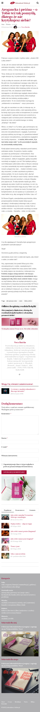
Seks (3, 582)
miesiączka (5, 593)
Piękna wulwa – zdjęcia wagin (21, 524)
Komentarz (6, 414)
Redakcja (18, 702)
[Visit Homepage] (20, 3)
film (17, 610)
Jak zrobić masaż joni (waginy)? (22, 539)
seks (2, 585)
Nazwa (4, 438)
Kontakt (4, 704)
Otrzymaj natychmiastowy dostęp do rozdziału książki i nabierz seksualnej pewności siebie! (17, 313)
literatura (11, 610)
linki (23, 605)
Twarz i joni (15, 546)
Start (2, 24)
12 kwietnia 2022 (7, 27)
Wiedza (8, 24)
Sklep (32, 702)
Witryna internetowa (9, 456)
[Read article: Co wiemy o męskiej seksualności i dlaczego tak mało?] (5, 391)
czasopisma (12, 605)
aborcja (19, 595)
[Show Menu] (2, 3)
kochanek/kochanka (8, 595)
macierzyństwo (29, 595)
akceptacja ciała (11, 301)
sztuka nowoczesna (8, 613)
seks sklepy (16, 587)
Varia (26, 702)
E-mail (4, 447)
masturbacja (23, 585)
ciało (20, 301)
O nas (10, 702)
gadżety (32, 585)
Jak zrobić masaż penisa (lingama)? (23, 531)
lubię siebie (28, 301)
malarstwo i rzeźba (26, 610)
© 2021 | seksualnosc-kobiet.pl (10, 707)
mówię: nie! (21, 603)
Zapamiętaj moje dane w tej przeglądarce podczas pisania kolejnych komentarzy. (18, 465)
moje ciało (24, 593)
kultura (4, 610)
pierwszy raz (15, 593)
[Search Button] (38, 3)
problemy (5, 597)
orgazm (8, 585)
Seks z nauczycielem (18, 554)
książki (3, 605)
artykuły (14, 24)
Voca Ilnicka (25, 27)
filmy (19, 605)
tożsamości (13, 603)
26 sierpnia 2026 (17, 394)
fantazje (15, 585)
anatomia (30, 603)
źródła (10, 618)
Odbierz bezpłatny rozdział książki (19, 306)
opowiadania (6, 587)
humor (18, 613)
